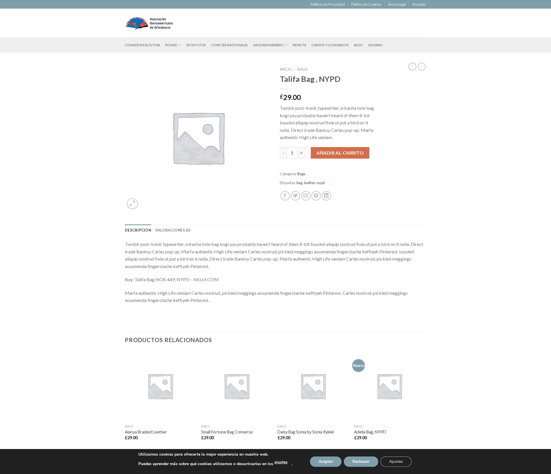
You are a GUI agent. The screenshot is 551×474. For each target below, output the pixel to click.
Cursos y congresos (330, 45)
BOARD (171, 45)
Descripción (138, 230)
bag (299, 182)
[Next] (424, 400)
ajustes (281, 462)
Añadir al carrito (340, 152)
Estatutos (196, 45)
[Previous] (125, 400)
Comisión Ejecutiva (142, 45)
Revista (299, 45)
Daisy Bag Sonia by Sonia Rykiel (306, 431)
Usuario (375, 45)
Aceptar (326, 461)
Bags (302, 69)
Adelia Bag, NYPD (370, 431)
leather (309, 182)
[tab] (138, 230)
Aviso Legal (397, 4)
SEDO (358, 45)
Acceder (419, 4)
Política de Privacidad (328, 4)
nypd (321, 182)
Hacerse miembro (268, 45)
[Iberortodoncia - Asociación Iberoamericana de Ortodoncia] (149, 23)
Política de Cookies (366, 4)
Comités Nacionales (229, 45)
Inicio (286, 69)
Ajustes (396, 461)
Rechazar (361, 461)
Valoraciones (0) (172, 230)
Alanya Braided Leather (146, 431)
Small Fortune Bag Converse (227, 431)
